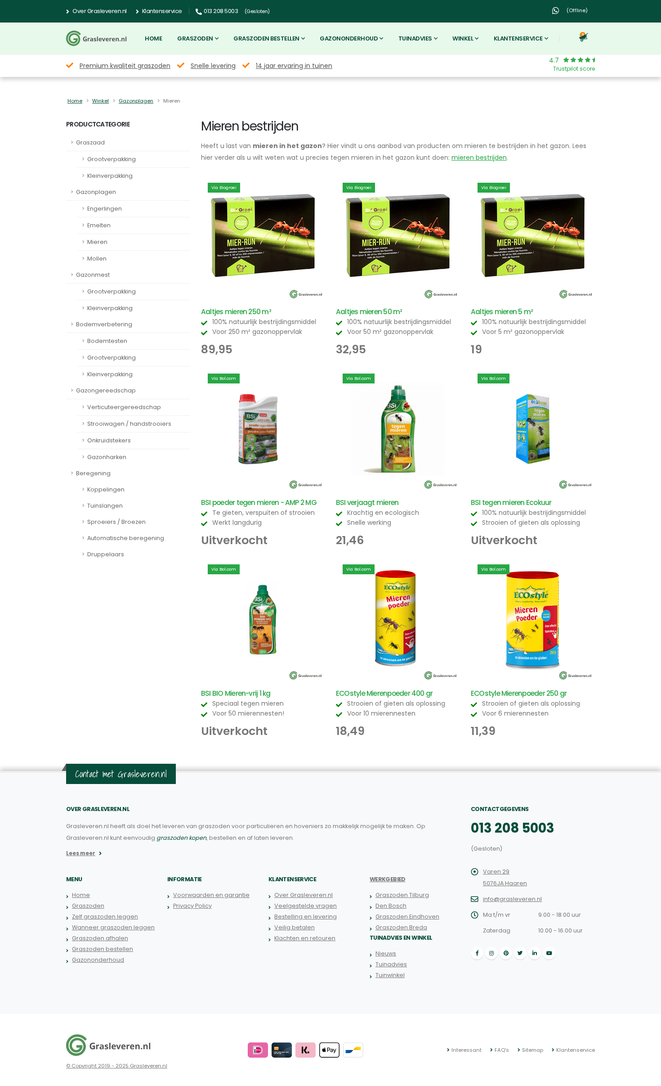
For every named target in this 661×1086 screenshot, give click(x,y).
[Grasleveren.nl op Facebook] (477, 953)
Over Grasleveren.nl (99, 11)
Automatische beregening (125, 538)
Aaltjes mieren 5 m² (502, 311)
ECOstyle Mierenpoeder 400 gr (384, 693)
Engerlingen (104, 208)
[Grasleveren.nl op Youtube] (549, 953)
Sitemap (532, 1050)
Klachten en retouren (304, 938)
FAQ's (502, 1050)
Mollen (97, 258)
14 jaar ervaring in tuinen (294, 65)
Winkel (462, 38)
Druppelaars (105, 554)
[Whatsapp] (555, 11)
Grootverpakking (111, 159)
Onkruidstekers (109, 440)
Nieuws (385, 953)
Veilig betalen (294, 927)
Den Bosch (390, 906)
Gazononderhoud (349, 38)
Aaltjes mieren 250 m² (236, 311)
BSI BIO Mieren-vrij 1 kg (236, 693)
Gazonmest (93, 275)
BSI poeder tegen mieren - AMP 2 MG (259, 502)
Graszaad (90, 142)
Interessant (466, 1050)
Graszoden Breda (401, 927)
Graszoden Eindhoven (407, 916)
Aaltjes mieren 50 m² (369, 311)
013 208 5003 (512, 828)
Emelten (99, 225)
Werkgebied (388, 879)
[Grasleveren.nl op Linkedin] (534, 953)
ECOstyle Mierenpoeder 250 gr (519, 693)
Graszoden (195, 38)
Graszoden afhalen (100, 938)
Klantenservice (161, 11)
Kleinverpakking (110, 176)
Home (153, 38)
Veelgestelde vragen (305, 906)
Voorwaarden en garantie (211, 895)
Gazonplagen (136, 100)
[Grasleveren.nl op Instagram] (491, 953)
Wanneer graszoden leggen (113, 927)
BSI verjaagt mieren (367, 502)
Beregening (93, 473)
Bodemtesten (107, 341)
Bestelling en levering (305, 916)
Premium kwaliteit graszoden (125, 65)
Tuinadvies (415, 38)
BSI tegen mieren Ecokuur (511, 502)
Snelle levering (213, 65)
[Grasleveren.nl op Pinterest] (506, 953)
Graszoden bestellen (266, 38)
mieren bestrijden (479, 157)
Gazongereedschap (106, 390)
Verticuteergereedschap (124, 407)
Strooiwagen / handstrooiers (129, 424)
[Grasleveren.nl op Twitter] (520, 953)
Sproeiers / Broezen (116, 522)
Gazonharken (106, 457)
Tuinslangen (105, 505)
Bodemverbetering (104, 324)
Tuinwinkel (390, 975)
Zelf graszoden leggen (105, 916)
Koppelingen (106, 489)
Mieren (97, 242)
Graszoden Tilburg (402, 895)
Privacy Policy (192, 906)
